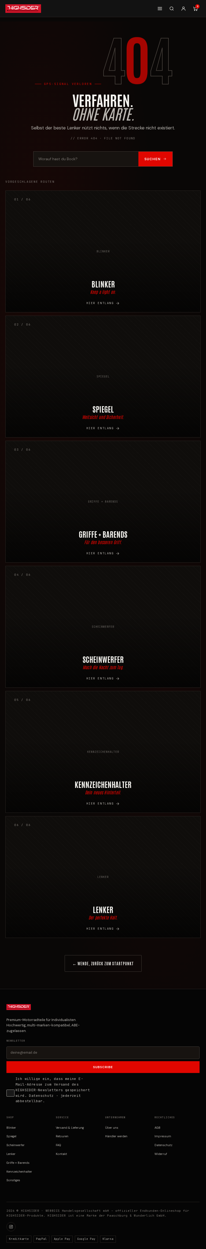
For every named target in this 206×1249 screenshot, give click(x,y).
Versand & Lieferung (70, 1128)
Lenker (11, 1154)
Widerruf (160, 1154)
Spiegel (11, 1136)
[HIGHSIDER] (23, 8)
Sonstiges (13, 1180)
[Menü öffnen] (159, 8)
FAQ (58, 1145)
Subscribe (103, 1067)
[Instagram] (11, 1226)
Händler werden (116, 1136)
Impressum (162, 1136)
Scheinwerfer (15, 1145)
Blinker (11, 1128)
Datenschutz (41, 1095)
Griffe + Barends (18, 1163)
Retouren (62, 1136)
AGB (157, 1128)
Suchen (152, 159)
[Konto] (183, 8)
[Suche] (171, 8)
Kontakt (61, 1154)
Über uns (111, 1128)
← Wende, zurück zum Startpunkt (103, 963)
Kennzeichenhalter (19, 1171)
